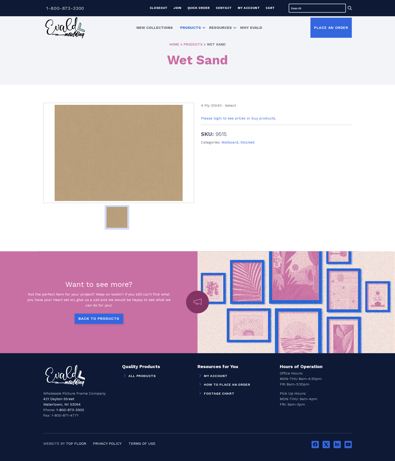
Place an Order (331, 27)
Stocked (247, 142)
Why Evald (251, 27)
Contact (224, 8)
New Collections (154, 27)
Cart (270, 8)
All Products (142, 376)
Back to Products (98, 318)
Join (177, 8)
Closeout (159, 8)
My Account (249, 8)
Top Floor (76, 443)
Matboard (230, 142)
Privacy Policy (107, 443)
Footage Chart (219, 393)
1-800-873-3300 (65, 8)
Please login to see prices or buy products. (238, 118)
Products (190, 27)
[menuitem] (154, 27)
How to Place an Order (227, 384)
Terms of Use (141, 443)
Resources (220, 27)
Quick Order (198, 8)
